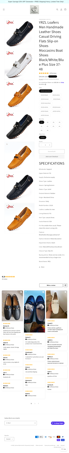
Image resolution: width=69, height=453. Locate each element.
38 (48, 122)
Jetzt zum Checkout (52, 156)
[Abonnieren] (35, 423)
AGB (58, 445)
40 (60, 122)
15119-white (57, 95)
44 (60, 126)
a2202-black (45, 111)
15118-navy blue (46, 103)
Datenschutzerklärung (50, 445)
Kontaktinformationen (59, 447)
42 (48, 126)
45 (42, 130)
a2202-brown (46, 115)
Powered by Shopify (29, 445)
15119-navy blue (46, 91)
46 (48, 130)
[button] (4, 9)
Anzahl (40, 141)
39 (54, 122)
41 (42, 126)
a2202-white (57, 111)
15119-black (45, 95)
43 (54, 126)
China (43, 138)
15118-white (45, 107)
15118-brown (57, 107)
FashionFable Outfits (20, 445)
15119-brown (45, 99)
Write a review (51, 285)
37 (42, 122)
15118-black (57, 99)
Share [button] (42, 267)
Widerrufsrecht (39, 445)
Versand (41, 79)
